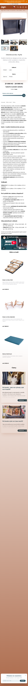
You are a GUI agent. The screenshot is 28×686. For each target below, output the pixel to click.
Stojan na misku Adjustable (8, 317)
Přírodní (10, 76)
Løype (15, 89)
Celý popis (3, 102)
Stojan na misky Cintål (7, 280)
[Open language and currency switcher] (14, 7)
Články (14, 102)
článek (10, 196)
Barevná (5, 76)
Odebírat (22, 680)
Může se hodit (9, 102)
